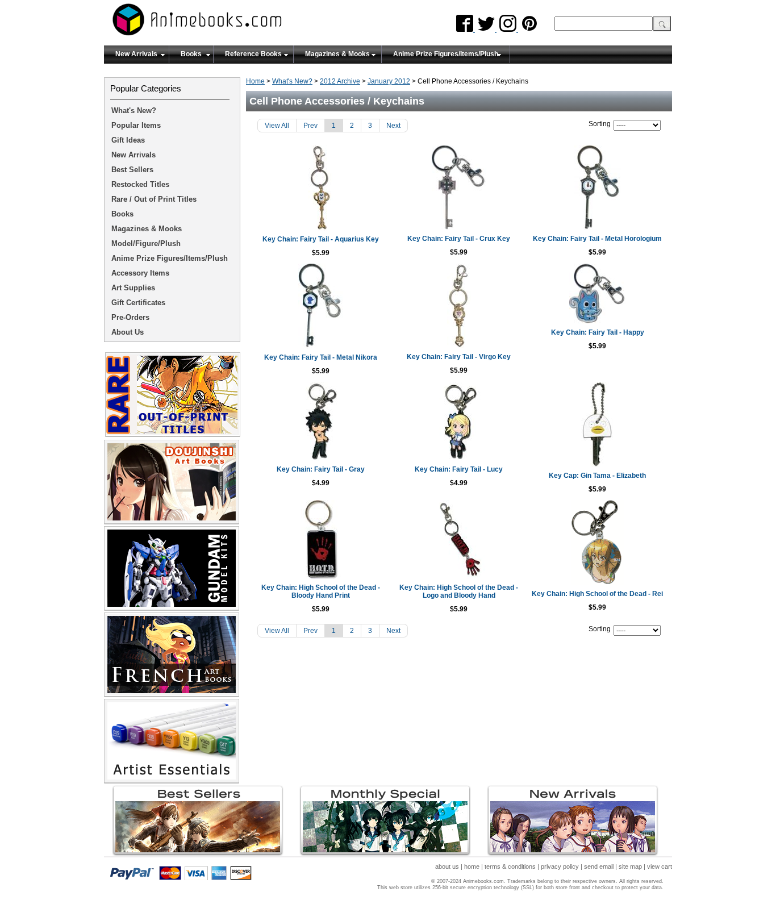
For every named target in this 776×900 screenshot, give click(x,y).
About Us (127, 332)
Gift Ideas (128, 140)
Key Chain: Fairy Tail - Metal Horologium (597, 239)
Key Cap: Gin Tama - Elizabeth (597, 476)
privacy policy (560, 866)
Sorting (600, 124)
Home (255, 81)
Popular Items (136, 125)
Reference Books (253, 54)
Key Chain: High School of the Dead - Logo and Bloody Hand (458, 591)
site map (630, 866)
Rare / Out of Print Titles (154, 199)
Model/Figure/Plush (146, 243)
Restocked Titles (140, 184)
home (471, 866)
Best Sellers (132, 169)
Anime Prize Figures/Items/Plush (445, 54)
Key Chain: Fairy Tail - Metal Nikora (320, 357)
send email (599, 866)
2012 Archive (340, 81)
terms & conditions (510, 866)
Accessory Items (140, 273)
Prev (310, 126)
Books (191, 54)
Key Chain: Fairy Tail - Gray (321, 469)
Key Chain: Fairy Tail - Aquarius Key (320, 239)
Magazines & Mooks (337, 54)
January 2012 (389, 81)
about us (447, 866)
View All (277, 126)
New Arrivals (136, 54)
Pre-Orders (130, 317)
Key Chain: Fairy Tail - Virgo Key (459, 357)
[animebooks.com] (243, 23)
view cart (659, 866)
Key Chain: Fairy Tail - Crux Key (458, 239)
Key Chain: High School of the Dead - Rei (597, 594)
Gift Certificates (138, 302)
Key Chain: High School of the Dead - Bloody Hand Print (320, 591)
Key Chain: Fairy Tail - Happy (597, 332)
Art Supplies (133, 288)
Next (393, 126)
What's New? (292, 81)
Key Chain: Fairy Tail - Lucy (459, 469)
